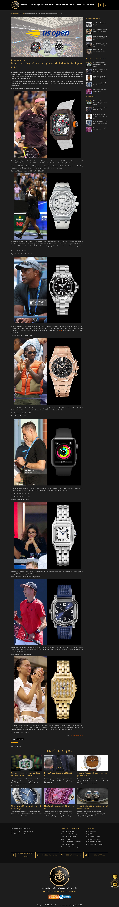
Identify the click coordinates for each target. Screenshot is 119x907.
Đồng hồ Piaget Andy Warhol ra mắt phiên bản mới (100, 78)
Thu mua (65, 5)
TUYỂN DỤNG (81, 5)
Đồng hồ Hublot (91, 831)
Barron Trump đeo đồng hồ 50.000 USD (100, 70)
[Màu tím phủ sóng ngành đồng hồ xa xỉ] (89, 91)
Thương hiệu (35, 5)
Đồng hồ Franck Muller (93, 839)
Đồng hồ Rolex (90, 834)
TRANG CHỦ (25, 5)
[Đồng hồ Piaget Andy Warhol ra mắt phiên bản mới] (89, 78)
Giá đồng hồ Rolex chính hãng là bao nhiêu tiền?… (100, 24)
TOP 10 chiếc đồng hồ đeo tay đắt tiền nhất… (99, 51)
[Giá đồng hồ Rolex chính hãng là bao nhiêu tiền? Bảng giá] (89, 24)
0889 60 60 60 (26, 828)
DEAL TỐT (44, 5)
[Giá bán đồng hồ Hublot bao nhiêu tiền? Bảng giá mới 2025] (89, 45)
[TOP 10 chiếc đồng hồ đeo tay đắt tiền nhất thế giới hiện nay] (89, 51)
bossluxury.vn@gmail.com (23, 834)
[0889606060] (115, 877)
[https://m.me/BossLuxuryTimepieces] (115, 885)
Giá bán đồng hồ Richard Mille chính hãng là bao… (100, 30)
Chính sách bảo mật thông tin (70, 847)
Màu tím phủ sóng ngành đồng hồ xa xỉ (100, 90)
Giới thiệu (90, 5)
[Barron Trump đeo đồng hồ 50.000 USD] (89, 71)
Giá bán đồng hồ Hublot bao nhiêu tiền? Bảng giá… (100, 45)
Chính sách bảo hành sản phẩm (71, 842)
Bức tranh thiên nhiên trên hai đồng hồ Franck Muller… (100, 64)
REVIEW (51, 5)
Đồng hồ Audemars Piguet (94, 844)
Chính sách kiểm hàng (68, 844)
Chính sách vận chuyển (68, 836)
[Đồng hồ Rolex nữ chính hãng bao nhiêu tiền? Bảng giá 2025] (89, 38)
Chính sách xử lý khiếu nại (69, 834)
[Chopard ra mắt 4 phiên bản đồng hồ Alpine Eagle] (89, 84)
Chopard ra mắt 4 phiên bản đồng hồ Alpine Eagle (100, 84)
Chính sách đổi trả (66, 839)
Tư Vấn (58, 5)
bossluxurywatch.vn (76, 735)
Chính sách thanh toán (68, 831)
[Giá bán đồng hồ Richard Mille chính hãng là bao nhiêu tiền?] (89, 31)
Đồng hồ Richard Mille (93, 836)
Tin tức (72, 5)
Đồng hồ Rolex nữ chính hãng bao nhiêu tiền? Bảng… (100, 38)
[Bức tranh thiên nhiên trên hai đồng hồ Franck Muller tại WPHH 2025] (89, 64)
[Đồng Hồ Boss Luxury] (15, 5)
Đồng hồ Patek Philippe (93, 842)
